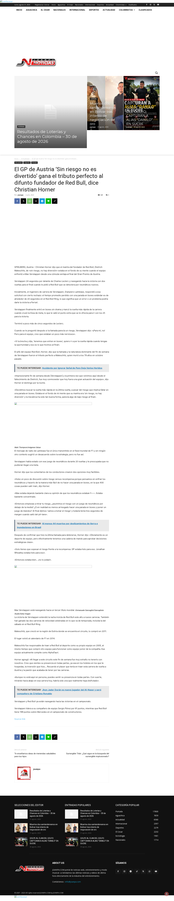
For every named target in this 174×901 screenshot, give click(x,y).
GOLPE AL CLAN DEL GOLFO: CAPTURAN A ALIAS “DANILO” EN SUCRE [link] (44, 841)
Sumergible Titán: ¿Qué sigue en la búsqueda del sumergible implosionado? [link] (87, 755)
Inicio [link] (16, 159)
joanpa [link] (20, 195)
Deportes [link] (27, 163)
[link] (6, 1)
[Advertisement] (84, 33)
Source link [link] (19, 719)
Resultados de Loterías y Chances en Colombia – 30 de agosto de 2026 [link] (42, 813)
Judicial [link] (94, 99)
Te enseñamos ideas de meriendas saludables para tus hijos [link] (35, 755)
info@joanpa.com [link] (73, 881)
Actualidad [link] (25, 159)
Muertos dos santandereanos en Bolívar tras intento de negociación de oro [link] (44, 827)
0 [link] (108, 195)
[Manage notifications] (166, 894)
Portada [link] (21, 126)
